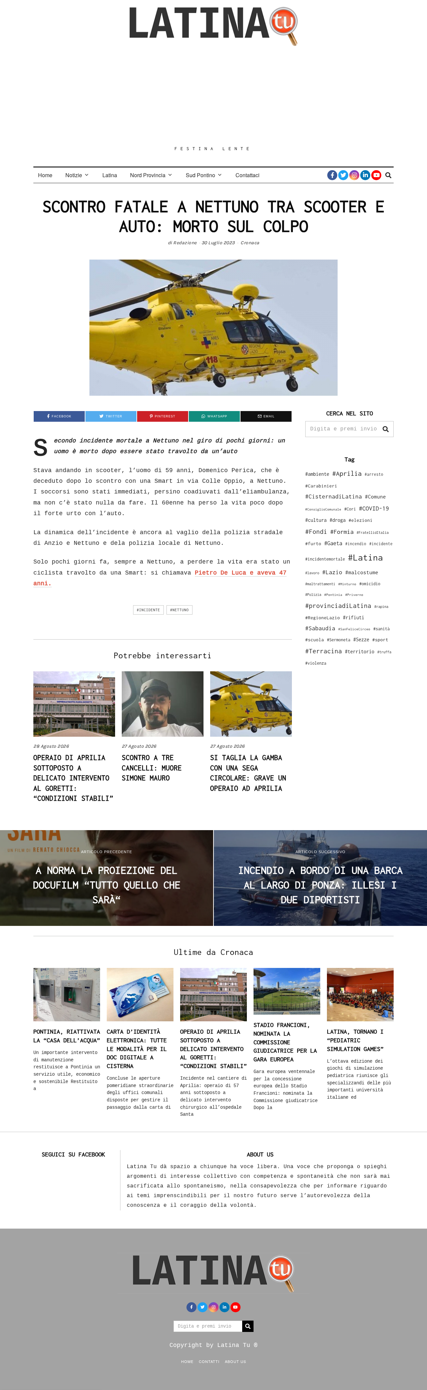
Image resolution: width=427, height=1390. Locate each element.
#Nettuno (179, 610)
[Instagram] (354, 175)
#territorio (359, 651)
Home (45, 175)
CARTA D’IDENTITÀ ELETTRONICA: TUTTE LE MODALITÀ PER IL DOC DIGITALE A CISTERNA (137, 1048)
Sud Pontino (200, 175)
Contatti (209, 1361)
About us (235, 1361)
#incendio (355, 543)
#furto (313, 543)
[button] (386, 429)
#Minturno (347, 584)
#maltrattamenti (320, 584)
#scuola (314, 639)
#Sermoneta (338, 639)
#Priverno (354, 595)
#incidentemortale (325, 559)
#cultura (316, 520)
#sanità (381, 628)
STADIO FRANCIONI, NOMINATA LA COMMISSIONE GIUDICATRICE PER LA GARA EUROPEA (285, 1042)
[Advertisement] (213, 95)
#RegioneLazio (322, 617)
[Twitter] (343, 175)
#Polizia (313, 595)
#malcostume (361, 572)
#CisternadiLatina (333, 496)
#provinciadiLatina (338, 605)
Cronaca (250, 243)
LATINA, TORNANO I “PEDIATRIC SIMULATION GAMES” (355, 1040)
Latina (109, 175)
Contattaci (248, 175)
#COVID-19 (374, 508)
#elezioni (361, 520)
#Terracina (323, 651)
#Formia (342, 531)
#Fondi (316, 531)
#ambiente (317, 474)
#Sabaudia (320, 628)
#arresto (374, 474)
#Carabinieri (321, 485)
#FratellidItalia (373, 533)
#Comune (375, 496)
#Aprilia (347, 473)
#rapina (381, 607)
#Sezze (361, 639)
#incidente (148, 610)
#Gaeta (333, 543)
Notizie (73, 175)
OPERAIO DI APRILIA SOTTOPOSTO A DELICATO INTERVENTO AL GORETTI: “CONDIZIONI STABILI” (73, 777)
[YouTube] (376, 175)
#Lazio (332, 572)
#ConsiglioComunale (323, 509)
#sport (380, 639)
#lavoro (312, 573)
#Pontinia (333, 595)
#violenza (315, 663)
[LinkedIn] (365, 175)
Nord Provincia (147, 175)
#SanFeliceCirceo (354, 629)
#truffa (384, 652)
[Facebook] (332, 175)
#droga (338, 520)
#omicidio (369, 583)
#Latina (365, 557)
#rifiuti (353, 617)
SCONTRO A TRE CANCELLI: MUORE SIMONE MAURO (152, 767)
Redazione (185, 243)
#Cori (350, 508)
